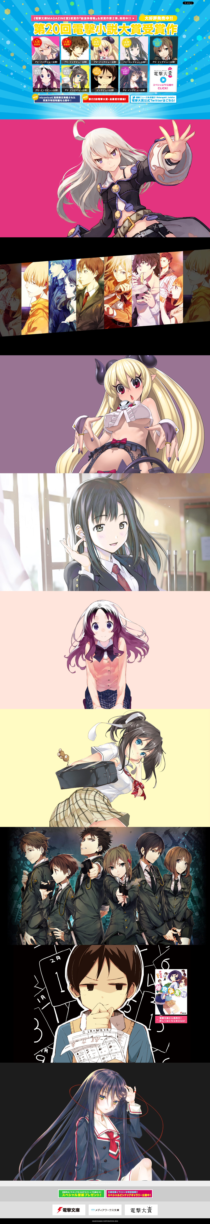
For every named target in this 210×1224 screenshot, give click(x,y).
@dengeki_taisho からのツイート (105, 1183)
